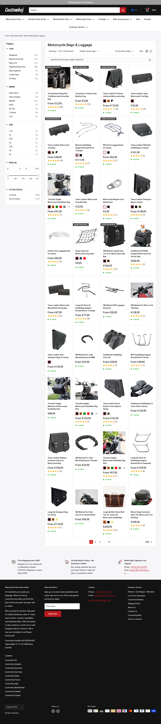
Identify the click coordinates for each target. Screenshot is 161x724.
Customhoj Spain (12, 676)
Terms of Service (135, 619)
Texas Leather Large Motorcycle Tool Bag (139, 95)
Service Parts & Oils (37, 19)
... (104, 542)
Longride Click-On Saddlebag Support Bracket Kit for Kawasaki (141, 460)
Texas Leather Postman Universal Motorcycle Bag (114, 95)
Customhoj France (12, 680)
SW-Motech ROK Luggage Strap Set (113, 306)
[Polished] (77, 155)
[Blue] (81, 258)
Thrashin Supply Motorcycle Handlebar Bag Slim (114, 460)
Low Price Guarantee (136, 596)
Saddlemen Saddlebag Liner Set (112, 356)
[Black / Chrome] (112, 101)
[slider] (8, 175)
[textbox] (14, 169)
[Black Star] (57, 362)
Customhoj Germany (13, 672)
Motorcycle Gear (83, 19)
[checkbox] (23, 55)
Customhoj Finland (13, 691)
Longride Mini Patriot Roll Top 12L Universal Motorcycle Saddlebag (113, 514)
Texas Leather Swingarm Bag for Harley (141, 200)
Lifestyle (102, 19)
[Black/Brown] (108, 261)
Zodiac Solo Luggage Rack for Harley (59, 252)
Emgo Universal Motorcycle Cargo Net (84, 252)
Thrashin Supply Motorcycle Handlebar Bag (59, 200)
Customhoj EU (11, 660)
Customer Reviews (136, 599)
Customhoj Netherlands (15, 687)
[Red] (60, 207)
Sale (138, 19)
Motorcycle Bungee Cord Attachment (113, 200)
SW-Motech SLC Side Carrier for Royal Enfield (85, 513)
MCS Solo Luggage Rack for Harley (113, 146)
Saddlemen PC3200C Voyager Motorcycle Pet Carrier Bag (141, 253)
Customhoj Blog (134, 615)
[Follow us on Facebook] (53, 711)
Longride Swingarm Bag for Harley (58, 513)
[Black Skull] (53, 362)
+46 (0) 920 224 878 (138, 567)
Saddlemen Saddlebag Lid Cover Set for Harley (142, 405)
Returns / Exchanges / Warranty (141, 592)
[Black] (105, 101)
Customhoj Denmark (13, 668)
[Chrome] (105, 152)
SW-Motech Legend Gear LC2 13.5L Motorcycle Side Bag (114, 253)
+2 (124, 468)
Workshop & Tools (61, 19)
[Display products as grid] (147, 51)
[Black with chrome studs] (144, 207)
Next (147, 542)
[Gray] (64, 207)
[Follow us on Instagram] (58, 711)
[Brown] (108, 101)
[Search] (123, 10)
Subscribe (52, 614)
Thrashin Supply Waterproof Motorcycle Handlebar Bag (57, 406)
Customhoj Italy (11, 684)
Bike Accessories (121, 19)
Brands (147, 19)
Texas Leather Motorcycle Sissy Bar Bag (86, 200)
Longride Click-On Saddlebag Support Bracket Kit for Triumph (85, 308)
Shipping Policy (134, 603)
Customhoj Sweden (13, 664)
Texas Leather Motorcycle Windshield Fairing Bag (58, 306)
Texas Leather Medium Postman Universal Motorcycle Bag (57, 460)
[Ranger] (53, 152)
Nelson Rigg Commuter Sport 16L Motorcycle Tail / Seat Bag (142, 514)
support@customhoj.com (104, 595)
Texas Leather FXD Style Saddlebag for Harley (141, 146)
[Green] (57, 207)
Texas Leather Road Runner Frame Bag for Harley (112, 406)
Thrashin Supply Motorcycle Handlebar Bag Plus (86, 406)
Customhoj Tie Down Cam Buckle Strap (86, 95)
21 (109, 542)
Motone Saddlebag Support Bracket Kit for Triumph (84, 147)
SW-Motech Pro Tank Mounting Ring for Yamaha (86, 459)
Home (7, 36)
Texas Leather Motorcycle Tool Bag (58, 146)
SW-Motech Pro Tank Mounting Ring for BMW (85, 356)
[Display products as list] (151, 51)
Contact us (132, 611)
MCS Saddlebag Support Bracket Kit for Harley (141, 356)
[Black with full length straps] (136, 207)
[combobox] (74, 10)
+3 (69, 207)
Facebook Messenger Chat (100, 600)
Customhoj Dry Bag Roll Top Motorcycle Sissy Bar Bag (58, 96)
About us (131, 607)
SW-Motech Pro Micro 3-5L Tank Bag (142, 306)
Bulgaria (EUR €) (12, 707)
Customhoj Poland (12, 695)
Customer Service (77, 27)
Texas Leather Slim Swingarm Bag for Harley (58, 356)
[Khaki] (57, 519)
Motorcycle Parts (13, 19)
